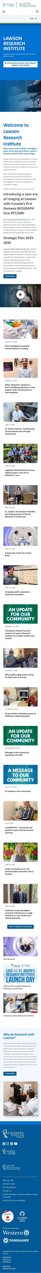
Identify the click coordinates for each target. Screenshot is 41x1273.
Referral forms (9, 1184)
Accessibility (7, 1262)
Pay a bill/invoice (9, 1187)
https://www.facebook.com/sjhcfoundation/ (4, 1159)
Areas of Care (8, 1180)
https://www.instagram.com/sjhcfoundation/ (8, 1159)
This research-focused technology (14, 219)
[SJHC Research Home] (27, 5)
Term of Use (7, 1259)
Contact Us (7, 1191)
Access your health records (14, 1201)
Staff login (6, 1266)
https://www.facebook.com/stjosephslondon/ (4, 1143)
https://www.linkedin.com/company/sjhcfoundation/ (12, 1159)
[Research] (20, 1167)
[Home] (8, 5)
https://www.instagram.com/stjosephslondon (8, 1143)
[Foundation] (20, 1152)
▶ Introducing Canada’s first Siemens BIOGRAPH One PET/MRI (20, 64)
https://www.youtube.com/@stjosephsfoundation (15, 1159)
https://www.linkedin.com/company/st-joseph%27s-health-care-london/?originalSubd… (12, 1143)
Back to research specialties (20, 927)
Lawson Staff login (9, 1268)
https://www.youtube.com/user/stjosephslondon (15, 1143)
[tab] (37, 11)
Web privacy (7, 1257)
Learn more (10, 276)
